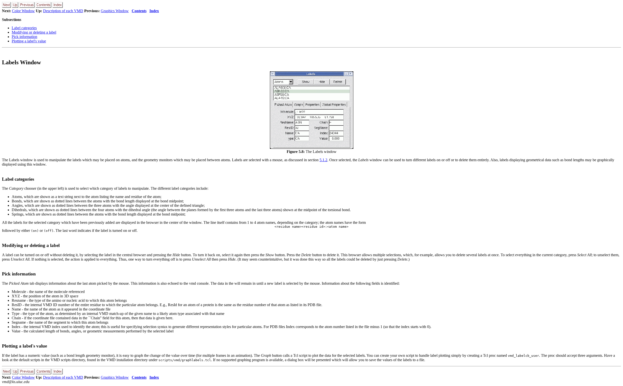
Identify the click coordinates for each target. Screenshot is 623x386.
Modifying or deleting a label (34, 32)
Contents (139, 11)
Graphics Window (115, 11)
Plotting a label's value (29, 41)
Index (154, 11)
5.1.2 (323, 160)
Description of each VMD (63, 11)
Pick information (24, 37)
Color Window (23, 11)
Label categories (24, 28)
